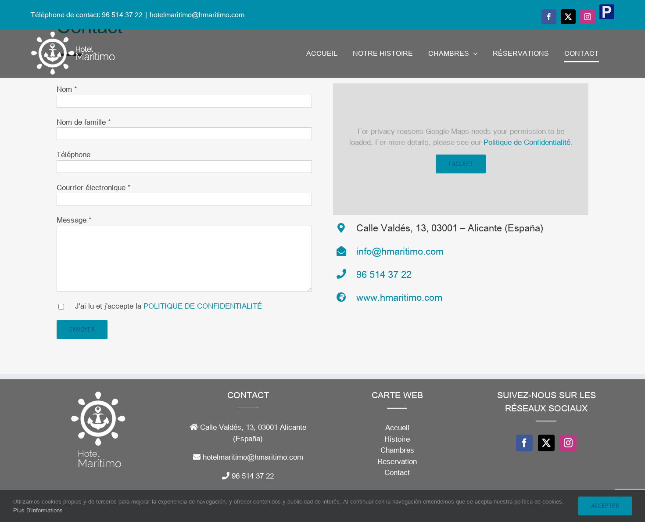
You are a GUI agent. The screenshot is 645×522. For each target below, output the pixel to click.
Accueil (397, 427)
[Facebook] (524, 443)
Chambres (397, 450)
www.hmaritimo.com (399, 296)
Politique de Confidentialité (527, 142)
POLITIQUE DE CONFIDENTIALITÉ (202, 306)
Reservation (397, 461)
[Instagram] (568, 443)
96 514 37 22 (384, 274)
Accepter (605, 506)
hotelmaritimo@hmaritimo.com (197, 14)
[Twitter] (546, 443)
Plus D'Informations (38, 510)
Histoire (397, 439)
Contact (397, 472)
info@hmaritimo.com (400, 250)
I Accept (460, 164)
